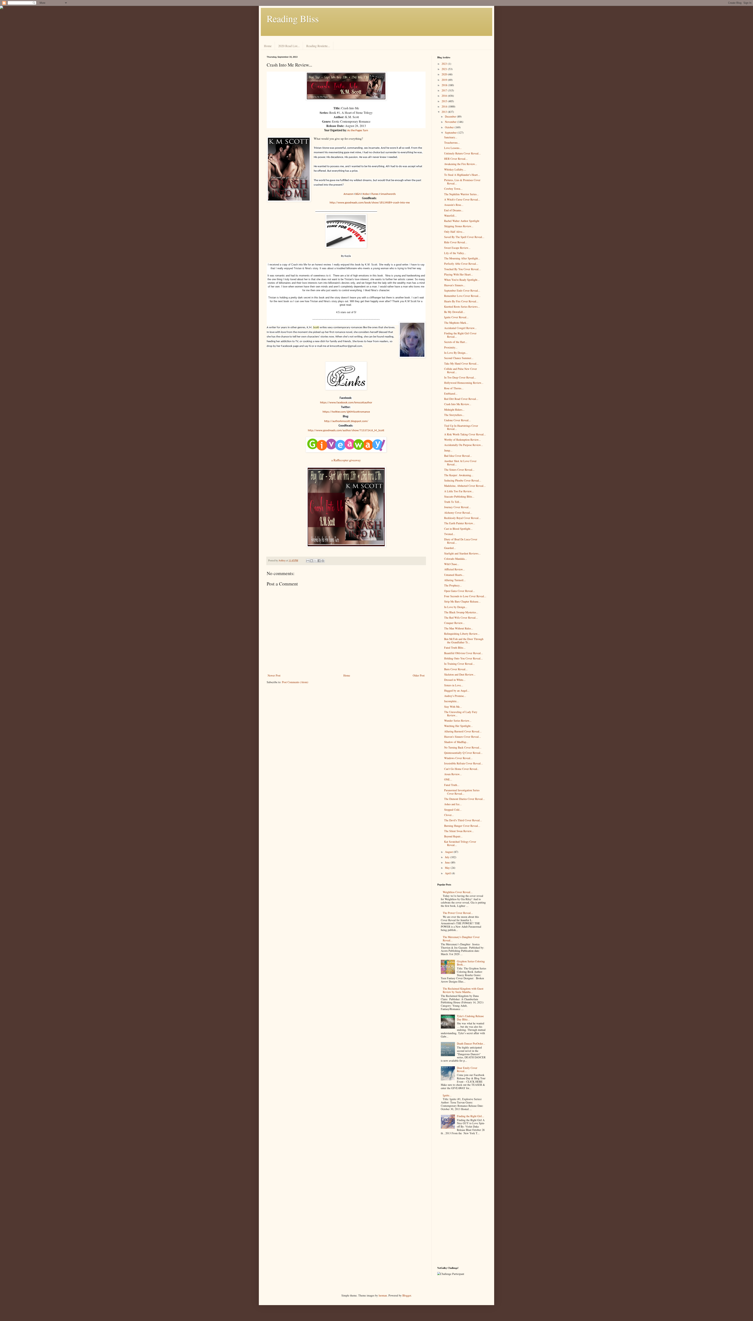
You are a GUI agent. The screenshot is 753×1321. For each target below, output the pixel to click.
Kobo (366, 194)
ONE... (448, 779)
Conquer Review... (454, 623)
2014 (445, 106)
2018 (445, 85)
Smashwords (388, 194)
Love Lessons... (453, 148)
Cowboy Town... (453, 189)
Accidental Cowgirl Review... (460, 328)
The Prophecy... (453, 585)
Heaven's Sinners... (454, 285)
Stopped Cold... (453, 809)
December (451, 116)
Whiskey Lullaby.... (455, 169)
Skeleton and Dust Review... (460, 674)
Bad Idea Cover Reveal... (458, 456)
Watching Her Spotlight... (458, 726)
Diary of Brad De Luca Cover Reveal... (460, 540)
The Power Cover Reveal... (458, 913)
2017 (445, 90)
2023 (445, 64)
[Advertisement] (461, 1201)
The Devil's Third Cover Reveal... (463, 820)
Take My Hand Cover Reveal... (461, 363)
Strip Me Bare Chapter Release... (462, 601)
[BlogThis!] (312, 561)
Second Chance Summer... (458, 358)
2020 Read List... (289, 46)
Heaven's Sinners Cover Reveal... (462, 736)
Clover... (449, 815)
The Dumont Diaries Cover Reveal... (464, 799)
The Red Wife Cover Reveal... (461, 617)
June (448, 862)
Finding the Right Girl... (470, 1116)
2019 (445, 80)
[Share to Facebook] (319, 561)
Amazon (348, 194)
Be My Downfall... (454, 312)
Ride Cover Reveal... (455, 242)
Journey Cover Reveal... (457, 507)
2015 (445, 101)
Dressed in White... (455, 680)
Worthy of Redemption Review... (462, 439)
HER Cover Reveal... (456, 158)
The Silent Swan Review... (459, 831)
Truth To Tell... (452, 502)
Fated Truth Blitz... (455, 647)
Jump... (448, 450)
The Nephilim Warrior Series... (461, 194)
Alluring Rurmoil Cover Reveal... (463, 731)
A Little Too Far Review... (459, 491)
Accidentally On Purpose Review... (463, 445)
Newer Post (274, 675)
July (447, 857)
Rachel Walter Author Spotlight (461, 221)
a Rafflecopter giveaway (346, 460)
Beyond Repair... (453, 836)
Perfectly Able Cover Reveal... (461, 263)
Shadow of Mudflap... (456, 742)
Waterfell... (450, 215)
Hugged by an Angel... (456, 690)
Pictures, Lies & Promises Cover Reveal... (462, 181)
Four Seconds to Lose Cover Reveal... (465, 596)
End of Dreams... (453, 210)
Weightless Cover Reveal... (458, 892)
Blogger (406, 1295)
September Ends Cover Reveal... (462, 290)
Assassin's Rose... (453, 205)
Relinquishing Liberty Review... (462, 633)
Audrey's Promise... (455, 696)
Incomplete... (451, 701)
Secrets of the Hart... (455, 342)
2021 (445, 69)
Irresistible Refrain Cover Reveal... (463, 763)
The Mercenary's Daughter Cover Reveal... (461, 938)
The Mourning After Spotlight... (462, 258)
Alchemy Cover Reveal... (458, 512)
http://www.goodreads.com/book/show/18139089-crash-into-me (370, 202)
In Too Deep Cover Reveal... (460, 377)
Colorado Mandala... (455, 559)
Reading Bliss (293, 18)
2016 (445, 96)
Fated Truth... (451, 785)
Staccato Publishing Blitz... (459, 496)
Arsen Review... (453, 774)
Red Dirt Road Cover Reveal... (461, 399)
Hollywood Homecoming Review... (463, 383)
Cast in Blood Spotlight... (458, 529)
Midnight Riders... (454, 409)
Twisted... (449, 534)
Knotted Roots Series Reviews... (462, 306)
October (450, 127)
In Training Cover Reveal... (459, 664)
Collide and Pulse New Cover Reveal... (460, 370)
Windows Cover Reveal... (458, 758)
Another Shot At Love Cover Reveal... (460, 462)
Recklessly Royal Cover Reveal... (462, 518)
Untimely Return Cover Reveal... (462, 153)
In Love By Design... (456, 353)
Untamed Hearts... (454, 575)
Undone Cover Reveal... (457, 420)
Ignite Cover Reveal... (456, 317)
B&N (358, 194)
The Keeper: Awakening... (458, 475)
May (448, 868)
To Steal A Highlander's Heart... (462, 175)
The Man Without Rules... (458, 628)
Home (268, 46)
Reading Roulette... (318, 46)
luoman (383, 1295)
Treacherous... (452, 142)
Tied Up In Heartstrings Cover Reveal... (461, 427)
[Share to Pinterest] (323, 561)
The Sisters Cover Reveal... (459, 469)
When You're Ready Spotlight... (462, 280)
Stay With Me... (453, 706)
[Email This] (308, 561)
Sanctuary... (450, 137)
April (448, 873)
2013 (445, 112)
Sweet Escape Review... (457, 248)
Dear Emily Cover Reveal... (467, 1069)
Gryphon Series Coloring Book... (471, 962)
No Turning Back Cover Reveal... (462, 747)
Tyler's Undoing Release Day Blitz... (470, 1017)
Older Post (419, 675)
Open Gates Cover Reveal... (459, 591)
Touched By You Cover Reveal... (462, 269)
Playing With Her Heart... (458, 274)
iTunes (374, 194)
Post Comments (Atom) (295, 682)
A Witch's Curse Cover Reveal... (462, 199)
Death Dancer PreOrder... (471, 1043)
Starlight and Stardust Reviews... (462, 553)
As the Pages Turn (357, 130)
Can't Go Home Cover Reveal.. (461, 769)
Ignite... (447, 1095)
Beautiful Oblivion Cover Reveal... (463, 653)
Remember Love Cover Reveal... (462, 296)
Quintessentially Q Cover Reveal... (463, 753)
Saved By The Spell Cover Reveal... (464, 237)
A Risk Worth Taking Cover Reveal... (465, 434)
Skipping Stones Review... (458, 226)
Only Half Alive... (454, 231)
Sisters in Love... (453, 685)
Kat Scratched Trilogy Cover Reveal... (460, 843)
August (449, 852)
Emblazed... (450, 393)
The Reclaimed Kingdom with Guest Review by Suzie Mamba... (463, 990)
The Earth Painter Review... (459, 523)
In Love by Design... (455, 607)
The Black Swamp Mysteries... (461, 612)
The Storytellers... (454, 415)
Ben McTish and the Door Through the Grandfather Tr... (463, 640)
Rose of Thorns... (454, 388)
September (451, 132)
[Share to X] (315, 561)
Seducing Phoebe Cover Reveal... (462, 480)
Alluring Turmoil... (455, 580)
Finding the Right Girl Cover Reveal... (460, 334)
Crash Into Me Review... (457, 404)
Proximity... (450, 347)
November (451, 122)
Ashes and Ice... (453, 804)
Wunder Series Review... (457, 720)
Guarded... (450, 548)
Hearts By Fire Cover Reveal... (461, 301)
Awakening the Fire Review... (460, 164)
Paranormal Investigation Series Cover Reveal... (461, 791)
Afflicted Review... (454, 569)
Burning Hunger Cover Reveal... (462, 826)
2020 (445, 74)
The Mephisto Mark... (456, 323)
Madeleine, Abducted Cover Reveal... (465, 486)
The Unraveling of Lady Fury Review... (460, 713)
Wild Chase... (451, 564)
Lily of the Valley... (455, 253)
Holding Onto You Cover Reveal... (463, 658)
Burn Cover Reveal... (456, 669)
